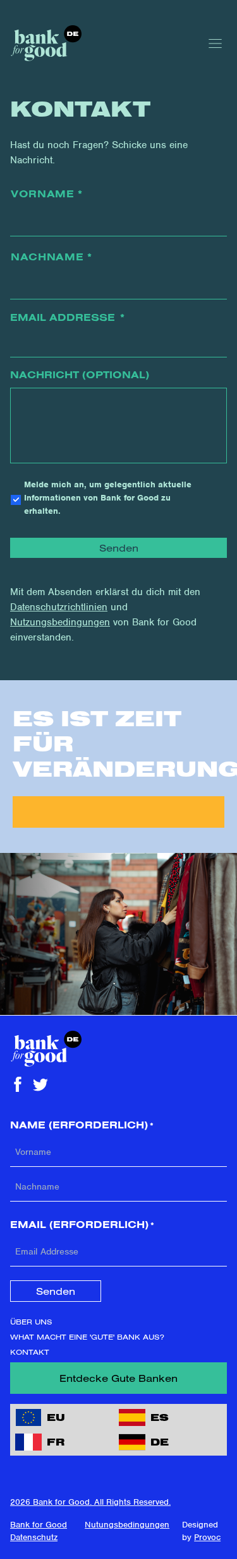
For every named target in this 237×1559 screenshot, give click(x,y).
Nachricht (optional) (79, 374)
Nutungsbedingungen (127, 1524)
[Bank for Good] (46, 43)
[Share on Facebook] (17, 1084)
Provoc (207, 1537)
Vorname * (47, 193)
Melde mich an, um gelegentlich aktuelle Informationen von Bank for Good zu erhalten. (107, 497)
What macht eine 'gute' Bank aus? (87, 1337)
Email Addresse (67, 317)
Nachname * (51, 256)
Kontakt (29, 1352)
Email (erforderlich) (82, 1224)
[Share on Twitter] (40, 1084)
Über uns (31, 1321)
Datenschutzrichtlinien (58, 607)
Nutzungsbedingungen (60, 622)
